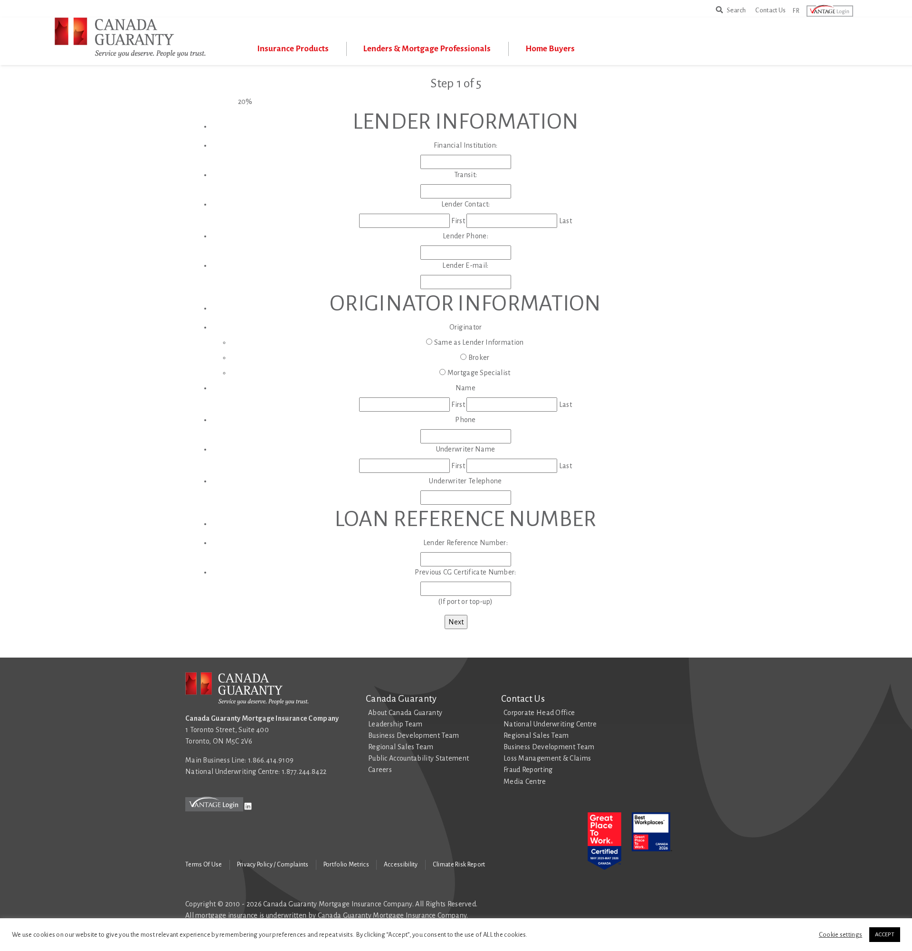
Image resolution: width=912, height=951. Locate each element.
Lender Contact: (465, 204)
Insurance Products (293, 48)
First (458, 221)
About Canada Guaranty (405, 712)
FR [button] (796, 11)
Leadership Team (395, 724)
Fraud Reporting (528, 769)
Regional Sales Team (401, 747)
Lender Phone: (465, 236)
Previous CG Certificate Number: (465, 572)
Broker (479, 357)
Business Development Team (413, 735)
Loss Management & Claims (547, 758)
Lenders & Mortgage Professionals (427, 48)
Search (734, 10)
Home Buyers (550, 48)
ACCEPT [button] (884, 935)
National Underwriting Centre (550, 724)
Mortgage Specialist (479, 373)
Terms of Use (203, 864)
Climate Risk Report (459, 864)
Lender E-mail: (465, 265)
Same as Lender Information (479, 342)
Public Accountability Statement (418, 758)
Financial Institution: (466, 145)
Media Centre (525, 781)
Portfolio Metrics (346, 864)
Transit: (465, 175)
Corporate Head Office (539, 712)
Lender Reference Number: (465, 542)
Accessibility (401, 864)
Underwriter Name (465, 449)
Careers (380, 769)
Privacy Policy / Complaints (273, 864)
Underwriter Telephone (465, 481)
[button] (835, 11)
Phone (465, 420)
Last (565, 221)
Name (465, 388)
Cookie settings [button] (841, 934)
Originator (465, 327)
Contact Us (770, 10)
